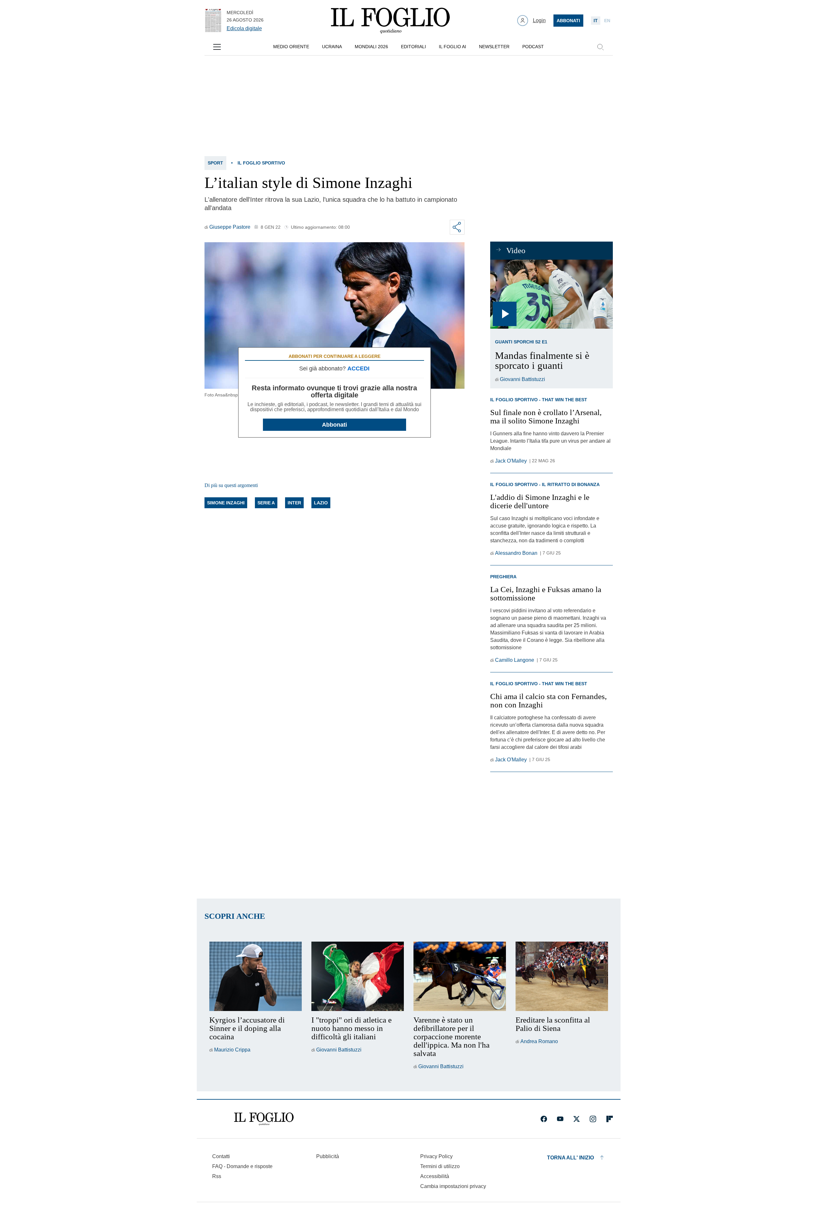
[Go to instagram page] (593, 1119)
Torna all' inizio (570, 1157)
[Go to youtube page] (560, 1119)
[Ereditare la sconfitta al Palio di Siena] (562, 976)
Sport (215, 162)
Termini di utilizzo (440, 1166)
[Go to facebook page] (544, 1119)
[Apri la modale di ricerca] (600, 47)
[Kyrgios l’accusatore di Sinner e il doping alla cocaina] (255, 976)
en (607, 20)
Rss (216, 1176)
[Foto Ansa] (551, 294)
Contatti (221, 1156)
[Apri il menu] (217, 47)
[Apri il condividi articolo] (457, 227)
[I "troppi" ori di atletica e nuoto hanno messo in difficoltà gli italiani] (357, 976)
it (596, 20)
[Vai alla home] (390, 20)
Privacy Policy (436, 1156)
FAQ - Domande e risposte (242, 1166)
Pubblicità (327, 1156)
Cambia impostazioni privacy (453, 1186)
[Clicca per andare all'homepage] (263, 1119)
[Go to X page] (576, 1119)
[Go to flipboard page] (609, 1119)
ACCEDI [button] (358, 368)
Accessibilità (434, 1176)
